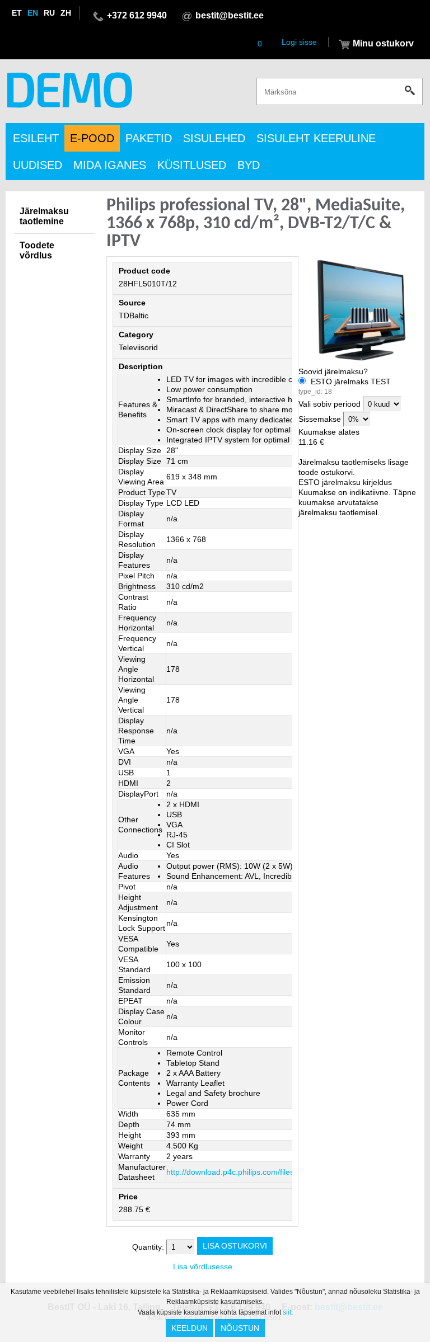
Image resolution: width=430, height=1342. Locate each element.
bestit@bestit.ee (229, 15)
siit (287, 1312)
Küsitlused (191, 165)
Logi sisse (299, 41)
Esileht (36, 138)
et (17, 12)
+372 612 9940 (137, 15)
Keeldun (189, 1328)
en (32, 12)
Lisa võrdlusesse (202, 1266)
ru (49, 12)
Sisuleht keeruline (316, 138)
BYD (248, 165)
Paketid (148, 138)
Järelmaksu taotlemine (44, 216)
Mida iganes (109, 165)
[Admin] (3, 5)
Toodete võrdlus (37, 250)
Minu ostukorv (383, 43)
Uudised (37, 165)
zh (65, 12)
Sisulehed (214, 138)
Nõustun (240, 1328)
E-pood (92, 138)
